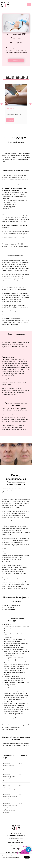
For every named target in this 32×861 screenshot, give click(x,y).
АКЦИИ (8, 852)
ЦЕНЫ (12, 852)
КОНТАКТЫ (18, 852)
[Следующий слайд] (30, 104)
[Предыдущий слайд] (1, 104)
